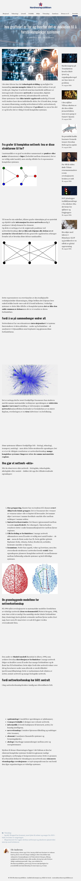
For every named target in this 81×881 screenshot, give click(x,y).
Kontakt (75, 14)
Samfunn (55, 14)
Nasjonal (6, 14)
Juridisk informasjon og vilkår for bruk (39, 878)
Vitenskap (46, 14)
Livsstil (23, 14)
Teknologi (15, 14)
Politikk (31, 14)
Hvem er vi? (65, 14)
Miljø (38, 14)
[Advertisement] (30, 128)
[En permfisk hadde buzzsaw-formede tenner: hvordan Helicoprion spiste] (69, 132)
